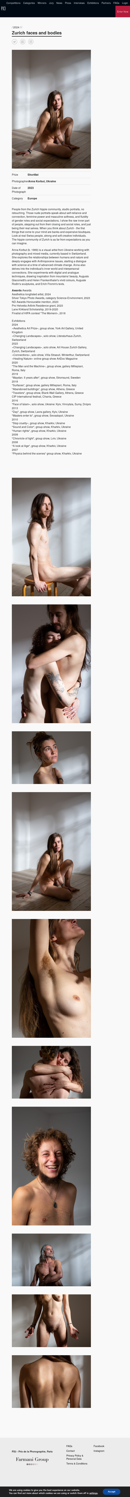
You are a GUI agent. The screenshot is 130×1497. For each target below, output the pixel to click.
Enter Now (122, 11)
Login (125, 3)
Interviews (79, 3)
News (59, 3)
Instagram (99, 1450)
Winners (42, 3)
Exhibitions (93, 3)
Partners (106, 3)
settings (93, 1493)
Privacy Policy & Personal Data (74, 1457)
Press (68, 3)
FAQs (116, 3)
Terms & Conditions (76, 1463)
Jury (51, 3)
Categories (29, 3)
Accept (111, 1491)
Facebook (99, 1446)
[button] (14, 41)
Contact (70, 1450)
